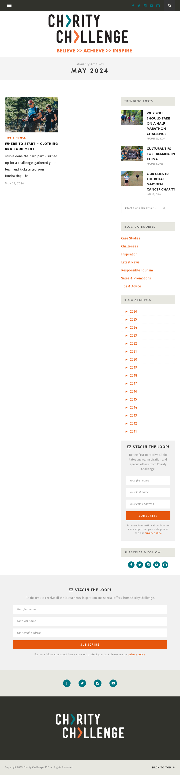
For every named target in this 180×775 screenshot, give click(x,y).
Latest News (130, 262)
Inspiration (129, 254)
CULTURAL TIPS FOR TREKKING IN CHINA (161, 154)
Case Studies (130, 238)
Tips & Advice (15, 137)
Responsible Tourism (137, 270)
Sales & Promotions (136, 278)
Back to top (162, 767)
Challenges (129, 246)
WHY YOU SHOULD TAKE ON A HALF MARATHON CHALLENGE (158, 123)
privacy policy (153, 533)
